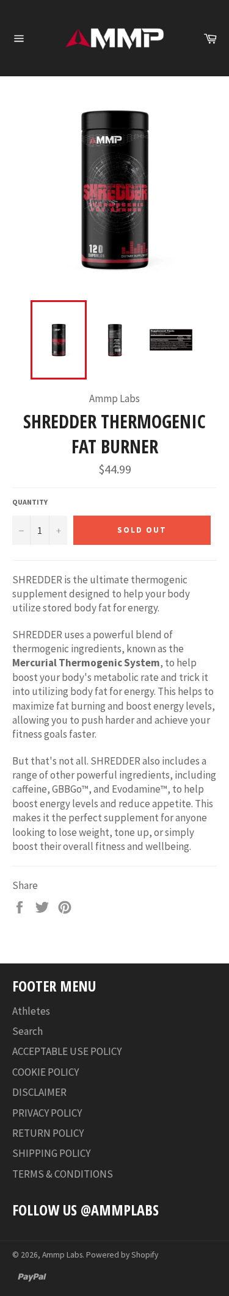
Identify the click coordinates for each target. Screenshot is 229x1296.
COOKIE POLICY (45, 1072)
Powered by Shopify (122, 1255)
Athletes (31, 1011)
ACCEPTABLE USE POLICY (67, 1051)
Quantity (30, 501)
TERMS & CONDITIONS (62, 1174)
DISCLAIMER (39, 1092)
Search (27, 1031)
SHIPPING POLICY (51, 1153)
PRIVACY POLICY (47, 1113)
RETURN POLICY (48, 1133)
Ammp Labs (62, 1255)
